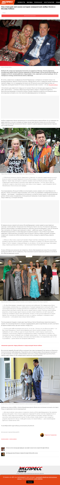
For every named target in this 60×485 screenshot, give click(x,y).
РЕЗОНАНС (38, 2)
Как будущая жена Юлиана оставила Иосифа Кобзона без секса (22, 453)
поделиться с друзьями (30, 15)
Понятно (30, 482)
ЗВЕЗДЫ (30, 2)
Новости (21, 2)
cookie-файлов (38, 479)
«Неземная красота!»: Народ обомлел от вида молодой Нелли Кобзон (21, 345)
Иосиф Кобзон (53, 85)
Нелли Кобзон (13, 439)
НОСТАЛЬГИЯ (49, 2)
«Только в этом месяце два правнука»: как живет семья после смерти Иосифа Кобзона (27, 447)
